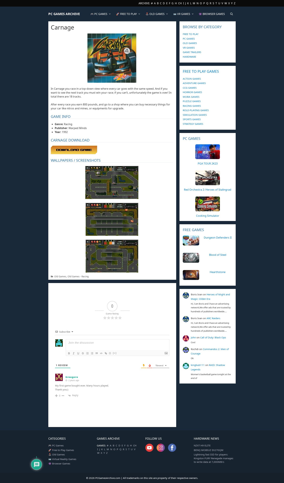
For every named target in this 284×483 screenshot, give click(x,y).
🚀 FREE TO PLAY (126, 14)
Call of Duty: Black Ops (213, 337)
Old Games (60, 276)
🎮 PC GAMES (98, 14)
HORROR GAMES (192, 92)
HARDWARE (189, 56)
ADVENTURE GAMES (194, 83)
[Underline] (78, 353)
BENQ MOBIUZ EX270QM (208, 450)
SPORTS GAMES (192, 119)
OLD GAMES (190, 43)
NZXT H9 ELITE (202, 445)
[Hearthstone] (191, 278)
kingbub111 (198, 365)
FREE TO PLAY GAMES (201, 71)
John (193, 337)
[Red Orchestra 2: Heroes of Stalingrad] (207, 183)
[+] (115, 353)
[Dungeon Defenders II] (191, 243)
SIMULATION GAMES (195, 114)
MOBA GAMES (191, 96)
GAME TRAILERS (192, 52)
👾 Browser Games (59, 463)
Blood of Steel (217, 255)
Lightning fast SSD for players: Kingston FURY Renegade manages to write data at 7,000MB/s (213, 458)
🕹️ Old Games (56, 454)
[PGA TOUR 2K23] (207, 157)
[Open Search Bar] (231, 14)
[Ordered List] (87, 353)
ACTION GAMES (192, 78)
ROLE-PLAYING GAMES (196, 110)
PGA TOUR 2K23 (208, 163)
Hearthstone (217, 272)
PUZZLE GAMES (192, 101)
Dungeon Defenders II (218, 237)
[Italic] (73, 353)
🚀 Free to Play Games (61, 450)
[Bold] (69, 353)
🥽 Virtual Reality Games (62, 459)
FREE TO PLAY (190, 34)
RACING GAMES (192, 105)
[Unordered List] (92, 353)
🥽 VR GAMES (181, 14)
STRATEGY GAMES (193, 123)
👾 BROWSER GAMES (212, 14)
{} (110, 353)
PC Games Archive (64, 14)
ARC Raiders (213, 318)
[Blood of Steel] (191, 261)
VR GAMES (189, 47)
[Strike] (83, 353)
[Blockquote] (96, 353)
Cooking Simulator (207, 216)
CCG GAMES (190, 87)
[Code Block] (101, 353)
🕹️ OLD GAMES (155, 14)
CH (180, 3)
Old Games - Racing (78, 276)
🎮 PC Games (56, 445)
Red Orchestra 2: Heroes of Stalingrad (207, 189)
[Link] (106, 353)
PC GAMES (189, 38)
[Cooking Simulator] (207, 209)
